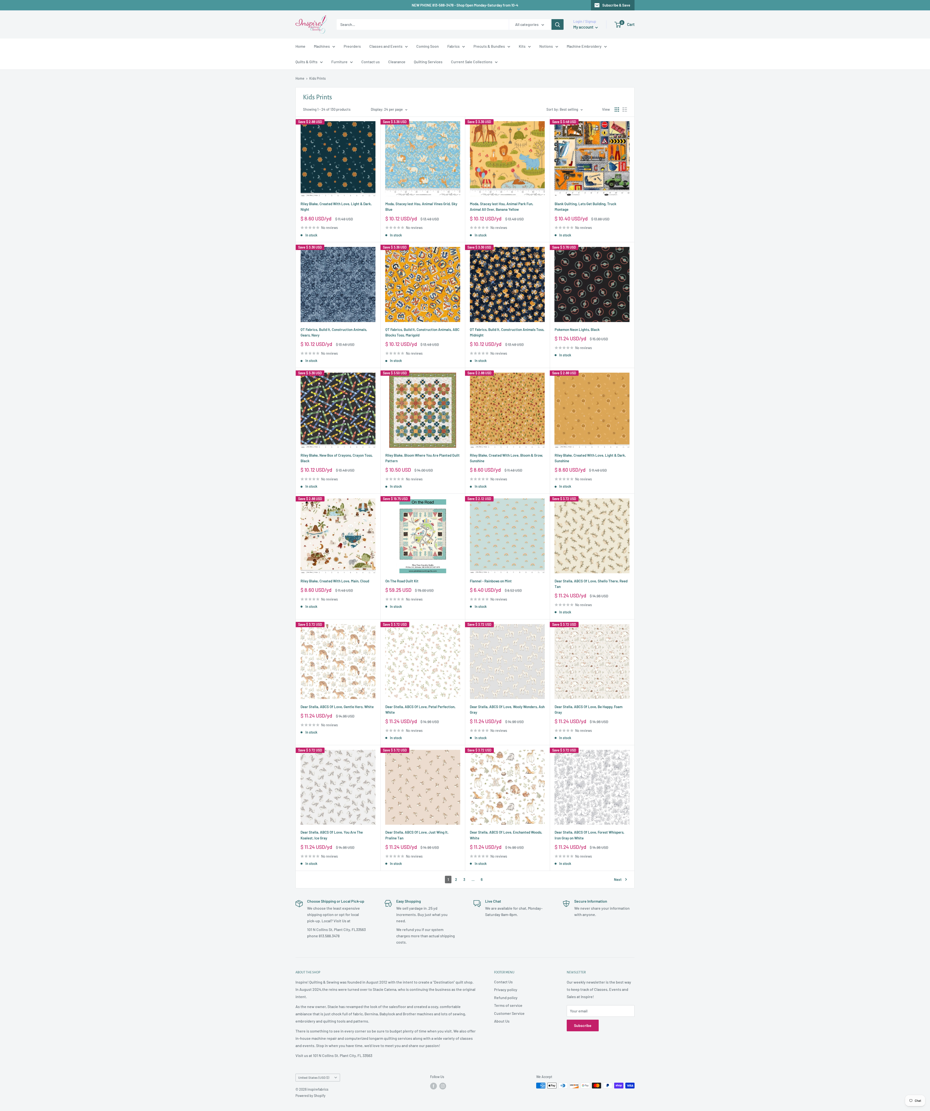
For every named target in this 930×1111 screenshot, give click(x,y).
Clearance (396, 61)
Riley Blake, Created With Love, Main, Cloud (335, 581)
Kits (522, 46)
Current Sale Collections (471, 61)
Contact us (370, 61)
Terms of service (508, 1005)
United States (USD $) (313, 1077)
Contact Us (503, 981)
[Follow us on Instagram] (442, 1086)
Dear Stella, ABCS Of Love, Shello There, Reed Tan (591, 584)
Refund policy (506, 997)
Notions (546, 46)
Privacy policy (505, 989)
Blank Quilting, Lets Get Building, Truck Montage (585, 206)
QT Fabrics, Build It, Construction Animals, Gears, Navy (334, 332)
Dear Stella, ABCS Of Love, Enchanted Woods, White (506, 835)
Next (618, 879)
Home (300, 46)
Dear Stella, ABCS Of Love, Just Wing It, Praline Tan (417, 835)
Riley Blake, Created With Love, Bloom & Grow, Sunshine (506, 458)
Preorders (352, 46)
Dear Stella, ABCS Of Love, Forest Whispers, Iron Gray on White (589, 835)
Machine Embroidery (584, 46)
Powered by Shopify (310, 1096)
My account (583, 26)
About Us (502, 1021)
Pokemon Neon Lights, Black (577, 329)
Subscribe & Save (616, 5)
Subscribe (582, 1025)
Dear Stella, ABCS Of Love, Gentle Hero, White (337, 706)
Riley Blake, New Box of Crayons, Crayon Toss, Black (337, 458)
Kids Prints (317, 78)
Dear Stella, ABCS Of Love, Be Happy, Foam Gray (588, 709)
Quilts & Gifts (306, 61)
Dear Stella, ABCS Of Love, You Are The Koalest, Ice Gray (332, 835)
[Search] (557, 24)
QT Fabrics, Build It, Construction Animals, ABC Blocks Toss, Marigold (422, 332)
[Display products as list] (625, 109)
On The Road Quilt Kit (401, 581)
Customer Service (509, 1013)
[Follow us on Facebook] (433, 1086)
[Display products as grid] (617, 109)
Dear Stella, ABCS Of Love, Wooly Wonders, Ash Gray (507, 709)
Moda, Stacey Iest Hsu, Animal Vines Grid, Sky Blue (421, 206)
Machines (322, 46)
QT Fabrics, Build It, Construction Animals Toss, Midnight (507, 332)
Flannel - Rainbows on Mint (491, 581)
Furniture (339, 61)
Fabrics (453, 46)
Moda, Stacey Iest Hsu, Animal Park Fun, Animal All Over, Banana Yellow (501, 206)
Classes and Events (386, 46)
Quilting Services (428, 61)
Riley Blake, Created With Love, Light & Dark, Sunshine (590, 458)
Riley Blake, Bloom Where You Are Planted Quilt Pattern (422, 458)
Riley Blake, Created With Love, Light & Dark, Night (336, 206)
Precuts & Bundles (489, 46)
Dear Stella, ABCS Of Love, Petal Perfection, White (420, 709)
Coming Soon (427, 46)
